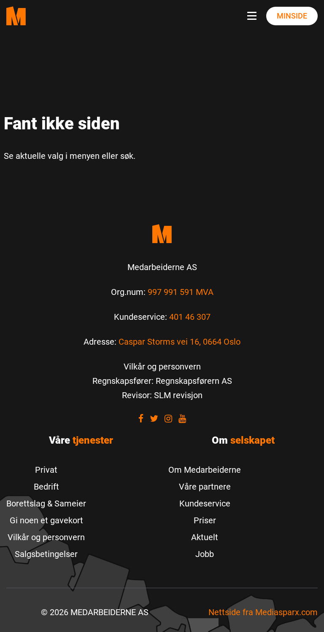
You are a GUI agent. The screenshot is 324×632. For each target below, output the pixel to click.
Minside (292, 15)
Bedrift (46, 487)
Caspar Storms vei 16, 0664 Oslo (179, 342)
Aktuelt (204, 537)
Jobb (204, 554)
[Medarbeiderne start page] (16, 16)
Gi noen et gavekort (46, 520)
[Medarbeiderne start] (162, 233)
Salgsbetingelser (46, 554)
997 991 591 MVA (180, 292)
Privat (46, 470)
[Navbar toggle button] (253, 16)
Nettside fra (263, 612)
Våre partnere (205, 487)
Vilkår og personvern (46, 537)
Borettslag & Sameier (46, 503)
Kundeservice (204, 503)
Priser (205, 520)
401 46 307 (190, 317)
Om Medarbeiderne (204, 470)
